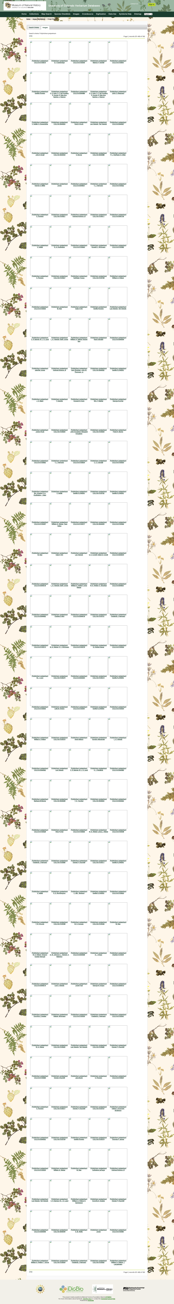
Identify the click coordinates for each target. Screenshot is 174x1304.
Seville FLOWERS (118, 370)
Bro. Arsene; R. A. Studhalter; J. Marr (40, 494)
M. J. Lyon (40, 678)
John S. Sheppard (118, 93)
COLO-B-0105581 (118, 1232)
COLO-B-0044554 (59, 155)
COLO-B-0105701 (98, 616)
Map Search (47, 14)
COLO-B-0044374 (40, 985)
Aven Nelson (79, 739)
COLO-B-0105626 (118, 893)
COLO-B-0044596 (40, 1232)
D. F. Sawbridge (59, 62)
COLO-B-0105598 (59, 924)
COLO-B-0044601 (118, 585)
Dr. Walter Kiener (98, 647)
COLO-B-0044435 (79, 678)
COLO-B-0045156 (118, 216)
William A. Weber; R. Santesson (79, 1202)
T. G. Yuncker (79, 801)
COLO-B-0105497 (40, 524)
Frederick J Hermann (118, 616)
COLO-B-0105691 (118, 62)
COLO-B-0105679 (59, 678)
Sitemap (137, 14)
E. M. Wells (79, 1232)
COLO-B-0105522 (118, 185)
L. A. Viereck (118, 739)
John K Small (40, 155)
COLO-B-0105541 (118, 1016)
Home (24, 14)
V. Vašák (40, 247)
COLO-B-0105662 (40, 462)
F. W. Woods (40, 924)
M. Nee (59, 309)
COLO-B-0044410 (118, 985)
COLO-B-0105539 (40, 1170)
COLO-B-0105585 (59, 862)
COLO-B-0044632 (98, 801)
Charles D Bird (59, 616)
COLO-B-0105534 (118, 709)
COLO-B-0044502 (98, 370)
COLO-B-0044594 (118, 339)
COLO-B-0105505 (98, 432)
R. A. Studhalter (59, 247)
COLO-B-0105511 (98, 862)
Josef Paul (79, 985)
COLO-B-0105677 (59, 1108)
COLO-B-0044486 (79, 93)
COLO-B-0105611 (98, 216)
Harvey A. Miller (40, 185)
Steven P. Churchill (118, 1047)
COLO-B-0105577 (79, 524)
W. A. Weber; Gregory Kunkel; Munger (40, 955)
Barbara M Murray (40, 801)
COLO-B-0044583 (118, 770)
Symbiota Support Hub (108, 1299)
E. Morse (79, 155)
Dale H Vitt (79, 309)
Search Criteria (34, 27)
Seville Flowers (40, 93)
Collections (34, 14)
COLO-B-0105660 (79, 247)
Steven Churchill (59, 1078)
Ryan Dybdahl (98, 339)
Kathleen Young (79, 278)
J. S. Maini (39, 401)
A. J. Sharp (98, 955)
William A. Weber (118, 278)
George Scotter (118, 401)
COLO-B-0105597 (79, 709)
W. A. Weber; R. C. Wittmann (59, 647)
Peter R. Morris (118, 432)
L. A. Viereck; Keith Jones (59, 339)
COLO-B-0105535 (118, 462)
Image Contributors (39, 19)
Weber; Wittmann (59, 1016)
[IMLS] (102, 1289)
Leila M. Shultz (59, 709)
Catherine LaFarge (98, 1170)
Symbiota (91, 1300)
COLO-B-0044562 (40, 770)
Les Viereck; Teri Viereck (98, 124)
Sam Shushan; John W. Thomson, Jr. (79, 371)
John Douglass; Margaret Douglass (79, 432)
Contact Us (134, 4)
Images (76, 14)
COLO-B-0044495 (98, 524)
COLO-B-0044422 (118, 801)
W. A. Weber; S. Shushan (98, 585)
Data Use (112, 14)
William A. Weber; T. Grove (40, 1262)
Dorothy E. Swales (40, 1016)
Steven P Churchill (79, 862)
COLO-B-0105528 (40, 832)
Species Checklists (62, 14)
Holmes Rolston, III (79, 216)
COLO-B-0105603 (59, 1047)
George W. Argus (98, 985)
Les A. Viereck (59, 985)
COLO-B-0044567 (118, 124)
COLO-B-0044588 (98, 155)
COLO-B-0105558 (118, 832)
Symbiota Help (125, 14)
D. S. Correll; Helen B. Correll (98, 555)
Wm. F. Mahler (98, 401)
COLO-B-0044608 (59, 801)
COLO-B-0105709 (59, 1139)
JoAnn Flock (40, 432)
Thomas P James (118, 1139)
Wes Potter (59, 832)
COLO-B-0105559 (79, 1016)
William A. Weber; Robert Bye (78, 340)
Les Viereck (79, 555)
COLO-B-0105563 (98, 1262)
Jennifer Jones (40, 370)
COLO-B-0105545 (79, 62)
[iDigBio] (71, 1289)
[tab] (34, 27)
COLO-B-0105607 (118, 1078)
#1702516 (108, 1297)
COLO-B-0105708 (98, 278)
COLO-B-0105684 (40, 1078)
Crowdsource (87, 14)
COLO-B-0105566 (118, 524)
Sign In (151, 4)
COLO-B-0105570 (59, 739)
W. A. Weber (40, 1047)
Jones (59, 185)
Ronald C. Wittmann (98, 247)
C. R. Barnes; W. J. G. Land (40, 339)
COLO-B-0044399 (59, 1232)
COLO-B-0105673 (40, 62)
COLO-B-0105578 (79, 647)
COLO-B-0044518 (40, 585)
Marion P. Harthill (98, 62)
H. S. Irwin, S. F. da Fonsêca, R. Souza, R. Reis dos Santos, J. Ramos (59, 95)
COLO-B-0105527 (59, 278)
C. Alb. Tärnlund (79, 893)
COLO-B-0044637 (79, 185)
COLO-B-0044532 (40, 1139)
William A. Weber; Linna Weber (79, 586)
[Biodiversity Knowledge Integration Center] (134, 1289)
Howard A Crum (79, 401)
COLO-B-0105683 (98, 1047)
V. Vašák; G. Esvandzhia (40, 124)
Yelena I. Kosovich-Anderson (118, 1109)
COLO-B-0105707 (98, 1108)
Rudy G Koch (79, 124)
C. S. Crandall (98, 462)
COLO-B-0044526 (59, 124)
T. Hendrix (59, 401)
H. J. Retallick (98, 770)
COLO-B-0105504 (118, 647)
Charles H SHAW (118, 955)
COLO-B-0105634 (79, 462)
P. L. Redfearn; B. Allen (118, 155)
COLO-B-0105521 (59, 216)
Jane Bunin (79, 1078)
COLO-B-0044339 (118, 555)
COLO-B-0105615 (98, 678)
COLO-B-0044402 (40, 616)
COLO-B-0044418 (79, 616)
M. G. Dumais (78, 924)
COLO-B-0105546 (98, 924)
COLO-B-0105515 (40, 647)
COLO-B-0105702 (98, 493)
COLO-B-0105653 (40, 309)
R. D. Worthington (59, 893)
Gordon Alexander (98, 739)
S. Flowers (39, 216)
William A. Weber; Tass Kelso (59, 525)
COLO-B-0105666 (79, 832)
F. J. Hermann (98, 185)
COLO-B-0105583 (118, 247)
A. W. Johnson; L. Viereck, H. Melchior (59, 955)
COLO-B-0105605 (59, 432)
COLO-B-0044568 (79, 955)
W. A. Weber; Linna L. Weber (98, 832)
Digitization (101, 14)
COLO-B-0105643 (40, 709)
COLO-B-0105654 (59, 1262)
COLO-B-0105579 (98, 1139)
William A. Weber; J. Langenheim (118, 1263)
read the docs (87, 1299)
